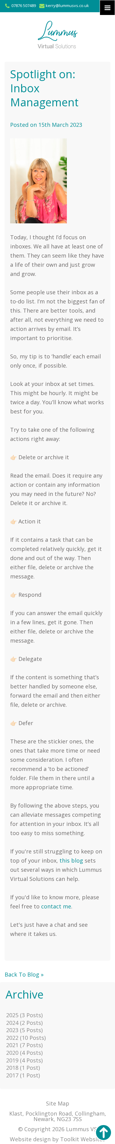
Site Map (57, 1103)
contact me (56, 906)
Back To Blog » (24, 974)
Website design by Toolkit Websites (57, 1139)
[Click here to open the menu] (107, 7)
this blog (71, 860)
